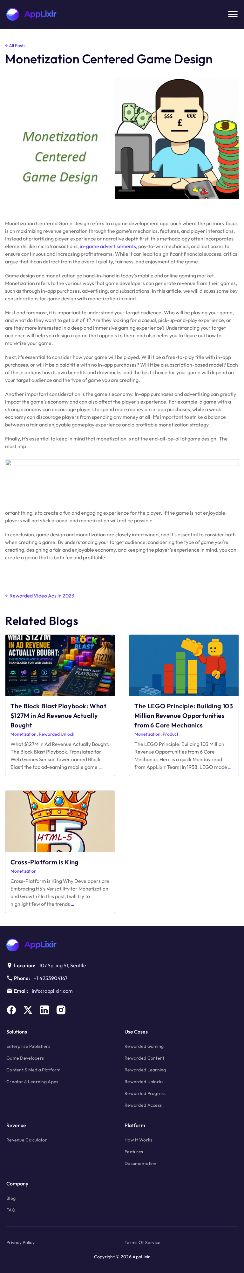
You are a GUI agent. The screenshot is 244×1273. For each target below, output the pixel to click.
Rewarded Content (144, 1058)
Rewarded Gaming (144, 1046)
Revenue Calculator (26, 1140)
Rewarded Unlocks (144, 1081)
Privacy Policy (20, 1242)
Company (17, 1183)
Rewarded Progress (145, 1093)
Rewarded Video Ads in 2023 (39, 595)
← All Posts (15, 45)
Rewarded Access (143, 1105)
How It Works (138, 1140)
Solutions (16, 1031)
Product (170, 734)
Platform (135, 1125)
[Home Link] (122, 945)
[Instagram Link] (61, 1010)
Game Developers (25, 1058)
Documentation (141, 1163)
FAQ (10, 1210)
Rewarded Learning (145, 1070)
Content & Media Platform (33, 1070)
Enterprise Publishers (28, 1046)
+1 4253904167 (50, 978)
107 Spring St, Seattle (62, 965)
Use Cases (136, 1031)
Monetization (23, 734)
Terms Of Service (142, 1242)
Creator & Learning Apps (32, 1081)
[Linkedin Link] (44, 1010)
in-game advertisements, (108, 246)
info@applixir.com (52, 991)
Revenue (16, 1125)
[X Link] (28, 1010)
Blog (11, 1198)
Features (134, 1152)
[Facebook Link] (11, 1010)
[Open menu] (232, 14)
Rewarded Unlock (56, 734)
